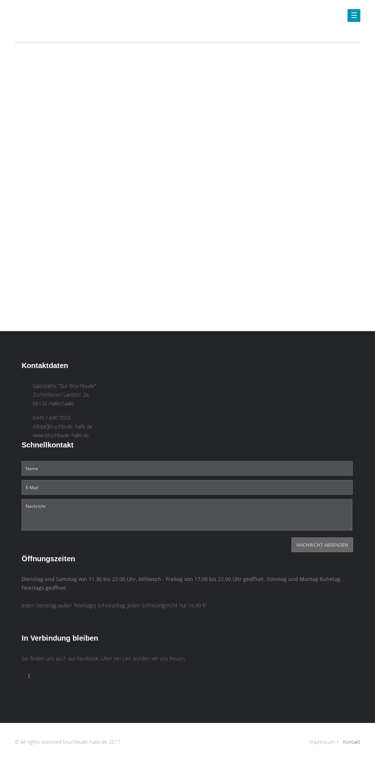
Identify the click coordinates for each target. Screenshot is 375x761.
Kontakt (351, 742)
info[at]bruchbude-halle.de (63, 426)
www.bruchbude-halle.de (61, 435)
